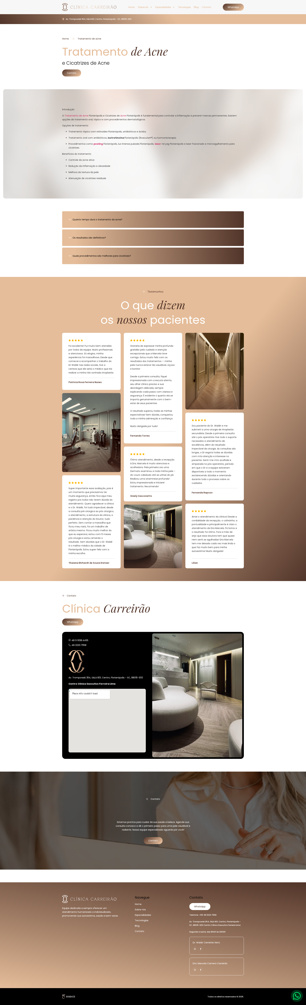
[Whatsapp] (297, 996)
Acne (123, 115)
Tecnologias (184, 7)
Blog (196, 7)
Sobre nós (143, 7)
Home (131, 7)
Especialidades (163, 7)
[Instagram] (195, 949)
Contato (206, 7)
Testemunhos (155, 291)
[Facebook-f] (200, 949)
